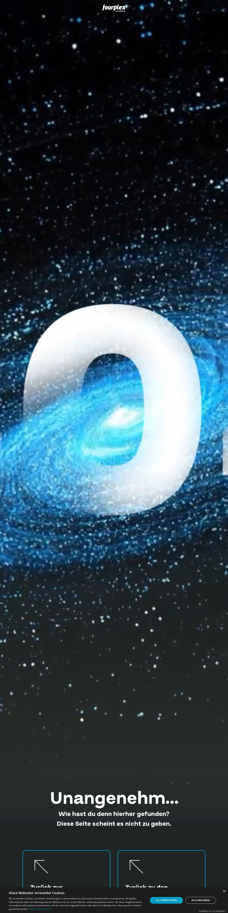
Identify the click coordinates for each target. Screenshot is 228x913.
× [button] (224, 891)
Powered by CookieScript (212, 911)
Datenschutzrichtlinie (40, 909)
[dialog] (114, 900)
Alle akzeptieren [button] (166, 900)
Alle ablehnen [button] (200, 900)
